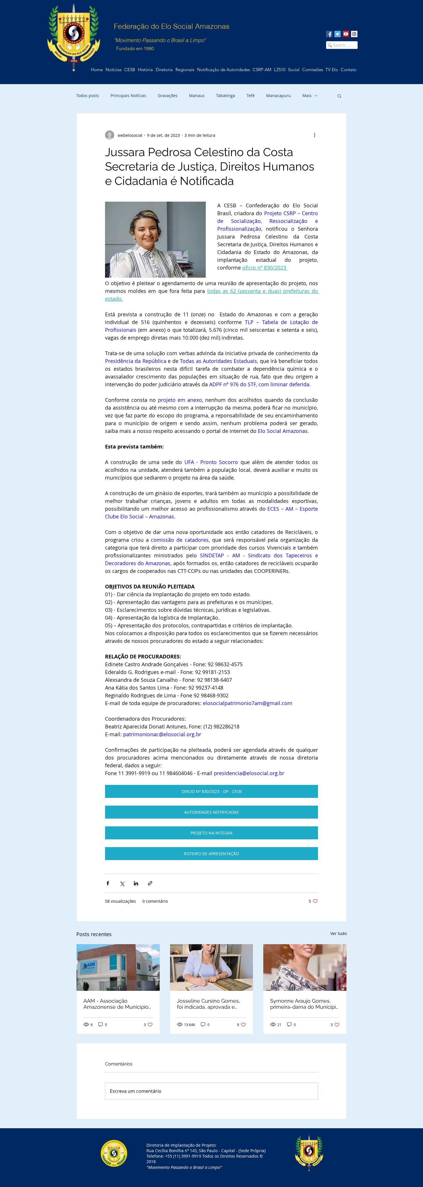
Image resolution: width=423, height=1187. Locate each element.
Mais (307, 95)
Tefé (251, 95)
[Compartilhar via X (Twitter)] (122, 883)
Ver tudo (338, 933)
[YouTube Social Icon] (346, 34)
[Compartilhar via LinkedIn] (136, 883)
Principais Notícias (128, 95)
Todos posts (87, 95)
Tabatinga (225, 95)
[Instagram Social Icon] (354, 34)
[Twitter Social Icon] (337, 34)
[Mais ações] (314, 135)
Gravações (168, 95)
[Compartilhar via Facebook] (107, 883)
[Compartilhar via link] (150, 883)
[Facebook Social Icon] (329, 34)
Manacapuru (278, 95)
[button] (348, 69)
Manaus (197, 95)
